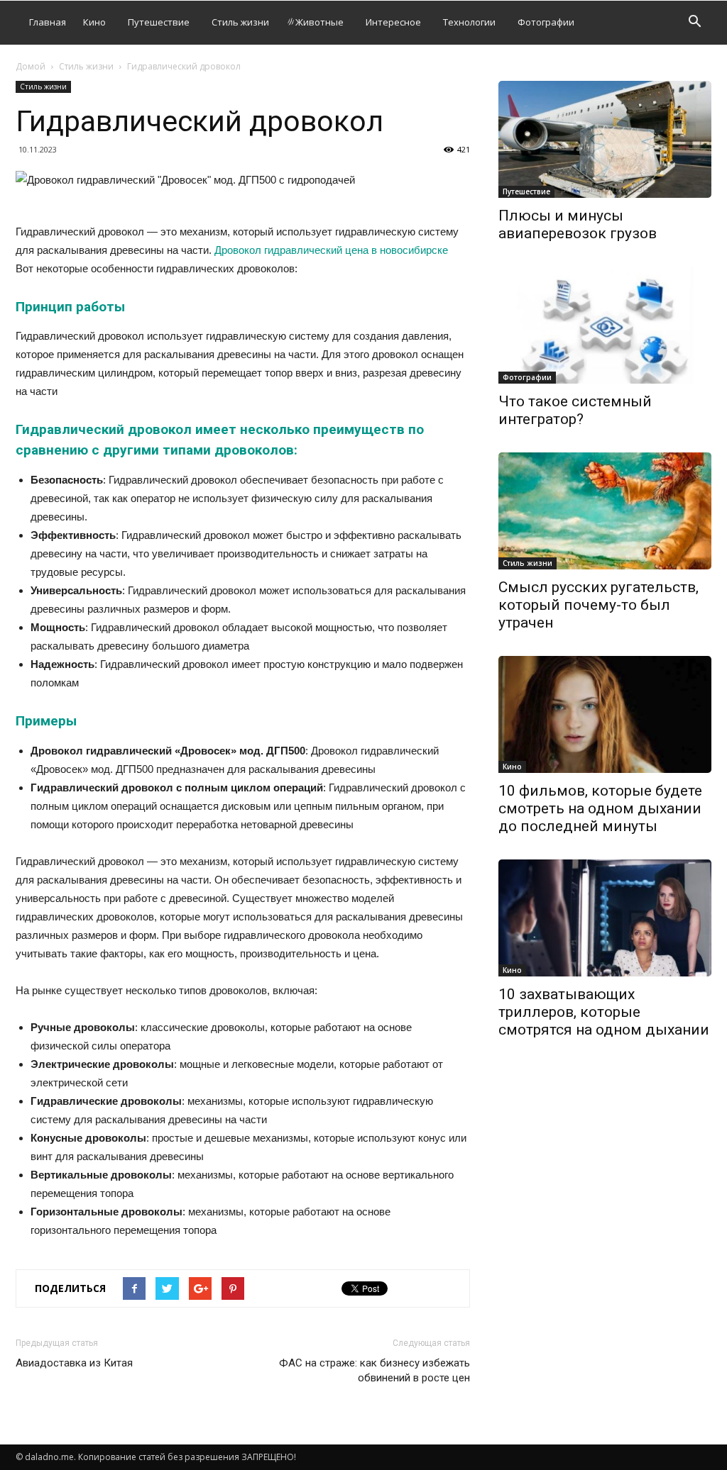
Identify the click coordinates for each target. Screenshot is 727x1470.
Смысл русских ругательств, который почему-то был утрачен (598, 605)
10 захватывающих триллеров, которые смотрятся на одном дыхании (603, 1012)
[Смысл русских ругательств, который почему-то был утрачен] (604, 510)
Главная (47, 22)
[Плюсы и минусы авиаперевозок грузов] (604, 139)
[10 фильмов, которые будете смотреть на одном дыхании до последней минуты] (604, 714)
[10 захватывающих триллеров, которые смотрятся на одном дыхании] (604, 917)
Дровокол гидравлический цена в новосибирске (331, 250)
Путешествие (159, 22)
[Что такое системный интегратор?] (604, 325)
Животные (319, 22)
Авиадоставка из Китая (74, 1363)
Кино (94, 22)
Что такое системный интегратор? (575, 410)
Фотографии (546, 22)
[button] (694, 23)
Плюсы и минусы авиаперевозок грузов (577, 224)
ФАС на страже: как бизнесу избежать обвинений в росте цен (374, 1370)
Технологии (469, 22)
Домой (30, 66)
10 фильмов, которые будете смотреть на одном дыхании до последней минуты (600, 808)
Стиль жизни (240, 22)
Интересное (393, 22)
